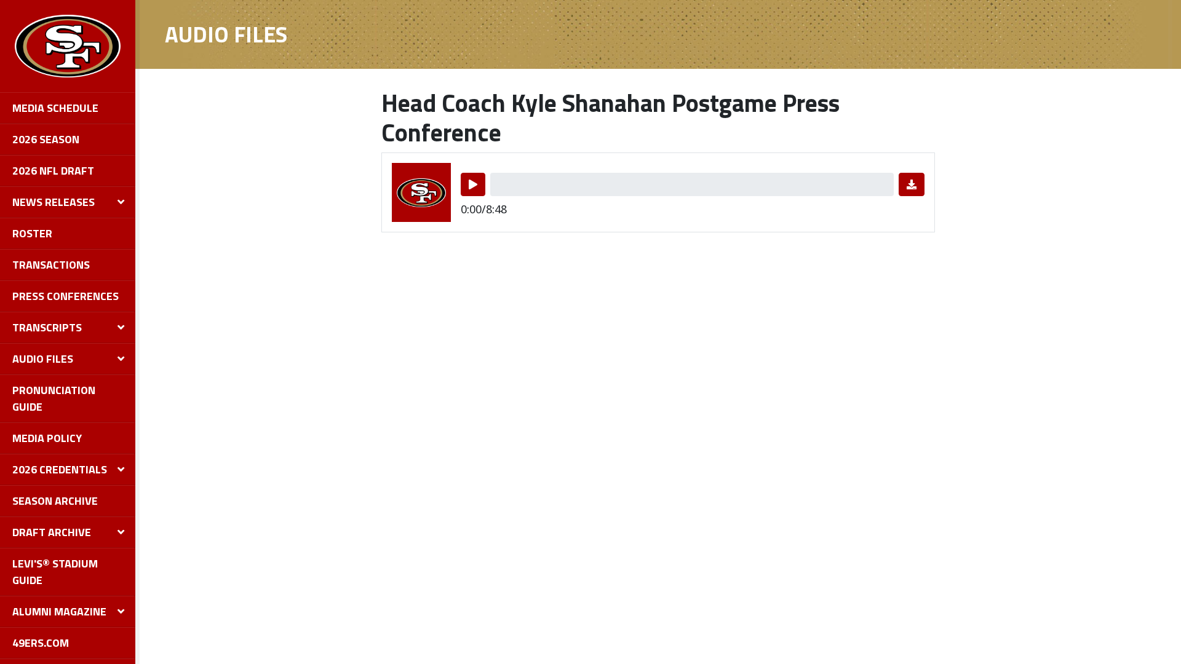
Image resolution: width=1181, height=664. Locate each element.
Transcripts (47, 327)
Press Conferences (65, 296)
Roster (32, 233)
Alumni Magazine (59, 611)
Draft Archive (51, 532)
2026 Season (45, 139)
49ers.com (40, 642)
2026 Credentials (59, 469)
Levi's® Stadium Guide (55, 571)
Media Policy (47, 438)
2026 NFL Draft (53, 170)
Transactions (51, 264)
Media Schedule (55, 108)
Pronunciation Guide (53, 398)
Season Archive (55, 500)
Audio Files (42, 358)
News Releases (53, 202)
